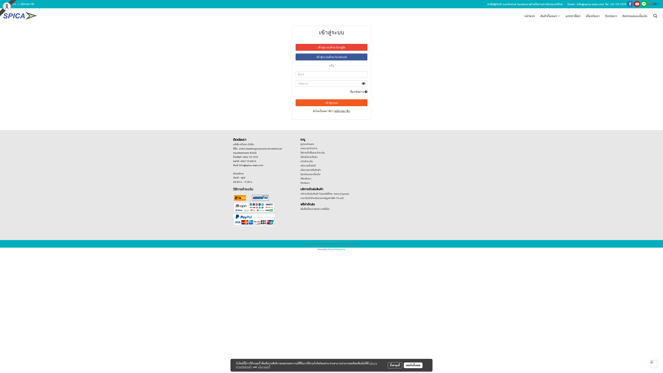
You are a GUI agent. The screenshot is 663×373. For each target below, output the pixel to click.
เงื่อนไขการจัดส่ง (309, 157)
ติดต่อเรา (611, 16)
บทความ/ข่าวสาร (308, 148)
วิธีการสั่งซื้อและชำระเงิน (312, 153)
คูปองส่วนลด (307, 144)
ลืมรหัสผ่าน (357, 92)
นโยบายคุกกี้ (264, 367)
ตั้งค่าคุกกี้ (395, 365)
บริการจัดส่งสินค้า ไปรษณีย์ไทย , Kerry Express (324, 194)
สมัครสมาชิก (27, 4)
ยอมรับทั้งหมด (413, 365)
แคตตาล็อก (573, 16)
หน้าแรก (530, 16)
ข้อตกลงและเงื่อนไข (634, 16)
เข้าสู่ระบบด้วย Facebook (331, 57)
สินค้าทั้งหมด (549, 16)
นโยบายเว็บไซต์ (308, 166)
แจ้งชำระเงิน (306, 161)
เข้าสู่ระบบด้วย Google (331, 47)
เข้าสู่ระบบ (10, 4)
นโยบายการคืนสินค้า (310, 170)
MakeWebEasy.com (336, 249)
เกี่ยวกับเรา (593, 16)
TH (654, 4)
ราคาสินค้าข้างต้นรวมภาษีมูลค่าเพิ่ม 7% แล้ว (322, 198)
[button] (655, 16)
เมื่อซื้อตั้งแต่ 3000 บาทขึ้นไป (314, 209)
